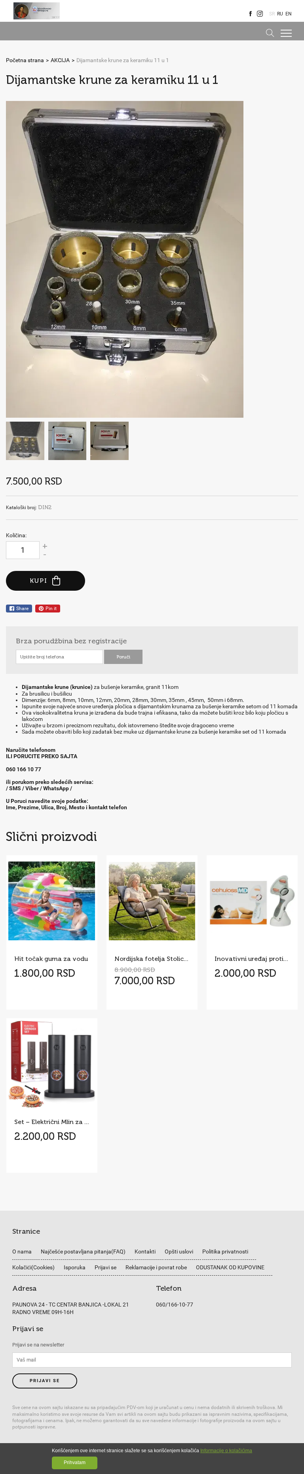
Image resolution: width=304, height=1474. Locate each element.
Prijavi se (105, 1267)
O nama (22, 1251)
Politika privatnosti (225, 1251)
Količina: (16, 535)
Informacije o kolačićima (226, 1450)
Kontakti (145, 1251)
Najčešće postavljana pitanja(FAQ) (83, 1251)
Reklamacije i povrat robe (156, 1267)
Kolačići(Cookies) (33, 1267)
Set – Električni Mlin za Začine (51, 1122)
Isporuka (75, 1267)
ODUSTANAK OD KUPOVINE (230, 1267)
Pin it (51, 608)
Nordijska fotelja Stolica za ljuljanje (152, 958)
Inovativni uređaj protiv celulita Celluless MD (252, 958)
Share (22, 608)
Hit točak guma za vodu (51, 958)
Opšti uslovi (179, 1251)
